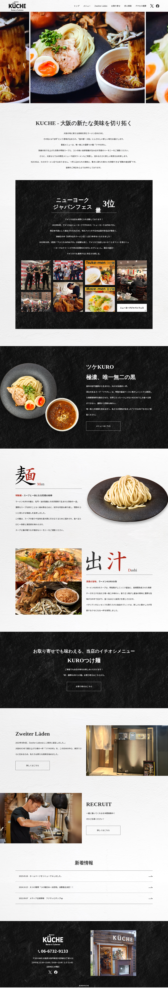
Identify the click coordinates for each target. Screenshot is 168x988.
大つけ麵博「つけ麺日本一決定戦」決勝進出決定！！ (52, 887)
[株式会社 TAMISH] (17, 6)
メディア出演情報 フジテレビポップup (46, 898)
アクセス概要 (140, 5)
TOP (162, 981)
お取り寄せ (115, 5)
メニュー (87, 5)
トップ (76, 5)
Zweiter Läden (101, 5)
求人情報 (128, 5)
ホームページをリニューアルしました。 (46, 876)
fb (157, 6)
